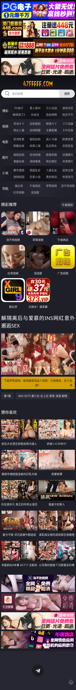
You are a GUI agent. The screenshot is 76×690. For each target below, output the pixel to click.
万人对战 (51, 108)
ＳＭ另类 (67, 130)
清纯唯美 (35, 161)
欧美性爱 (67, 139)
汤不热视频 (68, 186)
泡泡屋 (35, 192)
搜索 (67, 93)
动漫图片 (67, 154)
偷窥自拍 (18, 154)
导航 (5, 188)
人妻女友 (51, 170)
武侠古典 (67, 170)
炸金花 (35, 114)
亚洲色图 (35, 154)
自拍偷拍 (35, 123)
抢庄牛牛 (67, 114)
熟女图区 (51, 161)
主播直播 (51, 130)
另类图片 (67, 161)
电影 (5, 142)
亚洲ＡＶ (18, 123)
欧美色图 (51, 154)
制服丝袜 (18, 146)
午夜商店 (35, 186)
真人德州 (35, 108)
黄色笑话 (51, 177)
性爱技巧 (67, 177)
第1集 (7, 396)
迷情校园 (18, 177)
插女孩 (19, 186)
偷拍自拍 (35, 139)
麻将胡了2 (19, 114)
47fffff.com (38, 84)
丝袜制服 (35, 130)
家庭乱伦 (35, 170)
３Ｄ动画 (67, 123)
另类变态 (67, 146)
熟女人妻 (18, 130)
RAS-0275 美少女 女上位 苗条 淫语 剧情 (42, 396)
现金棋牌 (51, 114)
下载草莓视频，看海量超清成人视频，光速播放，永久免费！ (38, 383)
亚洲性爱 (18, 139)
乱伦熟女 (51, 146)
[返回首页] (71, 682)
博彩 (5, 111)
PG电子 (18, 108)
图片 (5, 157)
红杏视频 (18, 192)
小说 (5, 173)
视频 (5, 126)
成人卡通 (51, 139)
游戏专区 (67, 108)
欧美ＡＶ (51, 123)
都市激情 (18, 170)
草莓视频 (51, 186)
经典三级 (35, 146)
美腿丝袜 (18, 161)
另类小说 (35, 177)
